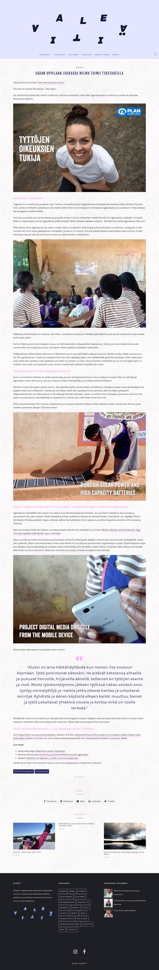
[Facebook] (84, 952)
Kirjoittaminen (66, 897)
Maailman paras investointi (50, 751)
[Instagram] (75, 952)
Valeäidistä (87, 55)
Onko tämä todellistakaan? (125, 911)
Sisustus (64, 913)
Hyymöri (82, 891)
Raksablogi (64, 908)
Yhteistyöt (72, 929)
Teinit (83, 913)
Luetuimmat (73, 55)
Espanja (72, 891)
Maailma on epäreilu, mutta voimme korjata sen (52, 758)
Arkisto (116, 55)
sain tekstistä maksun (23, 771)
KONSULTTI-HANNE (102, 55)
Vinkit (62, 929)
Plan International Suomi (50, 82)
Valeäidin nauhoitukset (70, 924)
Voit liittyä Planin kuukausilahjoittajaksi (34, 734)
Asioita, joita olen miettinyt (27, 852)
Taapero (74, 913)
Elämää (63, 891)
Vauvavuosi (87, 924)
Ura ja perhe (82, 918)
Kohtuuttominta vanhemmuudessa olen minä (124, 853)
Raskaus (75, 908)
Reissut (85, 908)
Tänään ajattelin (67, 918)
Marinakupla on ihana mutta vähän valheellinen (76, 825)
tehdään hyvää (42, 771)
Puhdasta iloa (83, 902)
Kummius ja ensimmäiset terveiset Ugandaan (63, 754)
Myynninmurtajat (67, 902)
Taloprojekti (60, 55)
